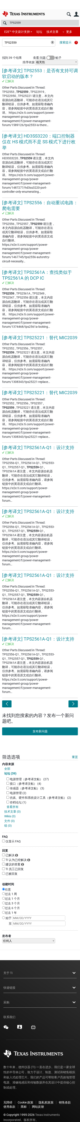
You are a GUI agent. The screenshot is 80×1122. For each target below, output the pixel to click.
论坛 (39, 31)
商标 (24, 1106)
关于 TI (8, 973)
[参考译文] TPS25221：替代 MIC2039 (39, 337)
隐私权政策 (46, 1102)
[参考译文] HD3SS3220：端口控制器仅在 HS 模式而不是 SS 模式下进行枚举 (39, 142)
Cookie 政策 (25, 1102)
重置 (75, 757)
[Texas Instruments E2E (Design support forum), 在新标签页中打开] (19, 1028)
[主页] (23, 14)
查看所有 (13, 807)
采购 (6, 1002)
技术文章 (52, 31)
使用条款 (9, 1106)
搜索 (69, 14)
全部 (7, 768)
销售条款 (65, 1102)
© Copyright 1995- (19, 1114)
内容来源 (8, 764)
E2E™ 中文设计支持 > (18, 31)
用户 (76, 14)
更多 (69, 31)
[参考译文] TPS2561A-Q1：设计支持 (38, 447)
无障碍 (7, 1102)
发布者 (6, 936)
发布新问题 (40, 731)
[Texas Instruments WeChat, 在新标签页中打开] (6, 1028)
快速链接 (9, 987)
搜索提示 (65, 42)
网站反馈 (38, 1106)
